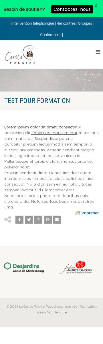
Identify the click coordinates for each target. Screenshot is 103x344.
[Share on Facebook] (19, 220)
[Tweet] (29, 220)
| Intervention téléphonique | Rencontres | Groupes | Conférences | (52, 29)
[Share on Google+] (38, 220)
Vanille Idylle (56, 312)
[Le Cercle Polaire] (20, 55)
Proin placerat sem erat (54, 132)
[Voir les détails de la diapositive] (24, 267)
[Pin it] (48, 220)
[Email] (57, 220)
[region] (51, 268)
